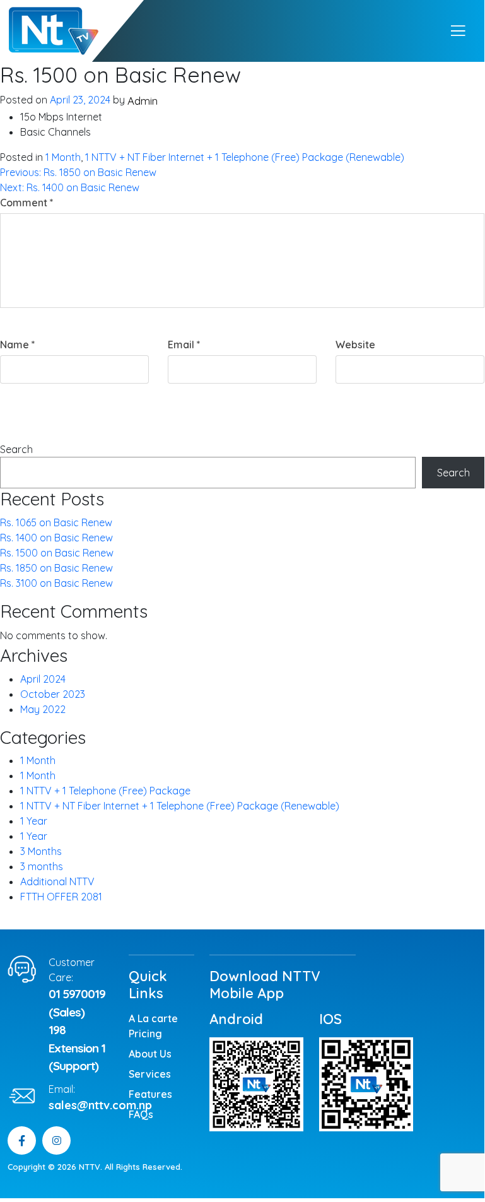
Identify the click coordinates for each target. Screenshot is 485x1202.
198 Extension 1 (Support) (77, 1047)
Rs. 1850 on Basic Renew (56, 568)
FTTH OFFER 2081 (61, 896)
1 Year (33, 821)
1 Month (63, 157)
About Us (150, 1053)
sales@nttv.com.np (100, 1105)
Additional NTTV (57, 881)
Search (16, 449)
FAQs (141, 1114)
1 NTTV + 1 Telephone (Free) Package (105, 790)
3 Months (41, 851)
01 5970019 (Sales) (77, 1003)
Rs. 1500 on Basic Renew (57, 552)
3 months (41, 866)
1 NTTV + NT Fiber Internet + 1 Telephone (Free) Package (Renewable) (244, 157)
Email (184, 344)
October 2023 (52, 694)
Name (17, 344)
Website (355, 344)
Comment (27, 202)
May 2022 (43, 709)
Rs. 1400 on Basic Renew (56, 537)
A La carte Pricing (153, 1026)
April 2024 (43, 679)
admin (142, 100)
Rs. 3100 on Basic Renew (56, 583)
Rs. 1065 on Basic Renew (56, 522)
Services (150, 1074)
